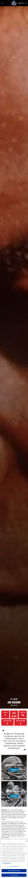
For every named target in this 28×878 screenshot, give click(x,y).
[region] (14, 858)
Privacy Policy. (7, 863)
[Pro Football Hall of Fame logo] (14, 3)
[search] (26, 3)
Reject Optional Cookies (14, 870)
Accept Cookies (14, 875)
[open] (2, 3)
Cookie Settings (14, 866)
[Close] (26, 841)
